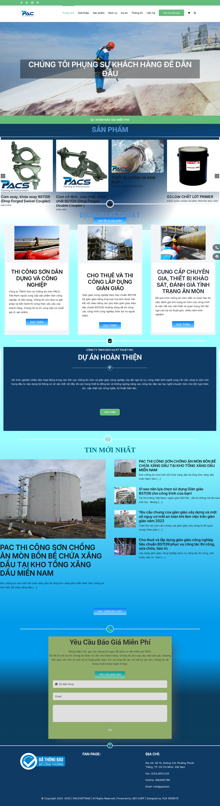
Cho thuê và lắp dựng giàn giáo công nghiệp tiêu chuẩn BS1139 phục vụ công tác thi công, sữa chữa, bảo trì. (177, 544)
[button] (195, 13)
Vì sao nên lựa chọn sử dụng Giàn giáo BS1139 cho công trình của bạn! (171, 491)
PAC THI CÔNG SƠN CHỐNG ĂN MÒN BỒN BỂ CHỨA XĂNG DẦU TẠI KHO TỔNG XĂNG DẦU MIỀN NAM (51, 560)
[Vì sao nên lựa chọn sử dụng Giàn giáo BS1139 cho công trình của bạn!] (125, 495)
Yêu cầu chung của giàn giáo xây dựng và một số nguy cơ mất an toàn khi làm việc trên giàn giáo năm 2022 (178, 516)
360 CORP (138, 798)
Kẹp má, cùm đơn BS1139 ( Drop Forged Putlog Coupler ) (25, 199)
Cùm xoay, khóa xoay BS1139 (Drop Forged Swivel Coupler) (136, 199)
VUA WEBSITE (170, 798)
